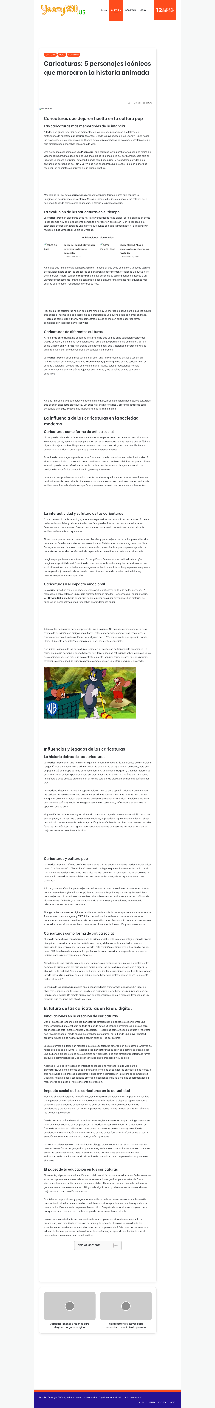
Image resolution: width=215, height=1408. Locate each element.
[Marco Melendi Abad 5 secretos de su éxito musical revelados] (108, 248)
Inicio (104, 10)
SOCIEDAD (130, 10)
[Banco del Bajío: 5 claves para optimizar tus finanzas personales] (52, 248)
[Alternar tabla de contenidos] (114, 1245)
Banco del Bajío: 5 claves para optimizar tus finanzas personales (80, 248)
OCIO (143, 10)
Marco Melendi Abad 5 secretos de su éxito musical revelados (135, 248)
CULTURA (116, 10)
